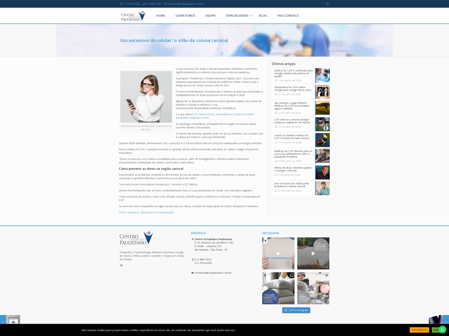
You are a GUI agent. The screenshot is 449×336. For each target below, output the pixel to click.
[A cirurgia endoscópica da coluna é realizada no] (313, 288)
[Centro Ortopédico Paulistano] (133, 15)
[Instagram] (327, 3)
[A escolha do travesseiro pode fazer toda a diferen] (278, 288)
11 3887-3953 (154, 3)
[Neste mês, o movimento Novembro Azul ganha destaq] (278, 253)
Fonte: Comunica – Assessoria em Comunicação (146, 212)
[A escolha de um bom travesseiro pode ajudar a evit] (313, 253)
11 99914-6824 (131, 3)
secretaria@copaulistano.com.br (185, 3)
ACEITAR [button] (438, 329)
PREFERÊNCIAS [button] (419, 329)
